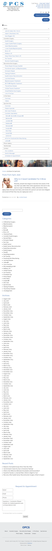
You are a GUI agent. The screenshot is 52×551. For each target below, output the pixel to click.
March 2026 (6, 305)
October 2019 (7, 422)
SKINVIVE (8, 136)
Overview (8, 98)
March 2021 (6, 396)
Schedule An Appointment (12, 156)
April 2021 (6, 394)
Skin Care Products (10, 111)
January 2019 (7, 436)
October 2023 (7, 357)
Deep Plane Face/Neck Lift (13, 56)
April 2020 (6, 412)
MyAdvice (30, 543)
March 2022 (6, 379)
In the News (7, 96)
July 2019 (6, 426)
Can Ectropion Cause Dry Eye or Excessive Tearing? (18, 469)
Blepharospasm (8, 226)
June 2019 (6, 428)
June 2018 (6, 448)
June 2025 (6, 323)
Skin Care (6, 282)
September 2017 (8, 458)
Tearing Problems (10, 73)
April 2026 (6, 303)
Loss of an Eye (9, 93)
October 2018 (7, 442)
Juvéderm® (9, 121)
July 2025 (6, 321)
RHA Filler (8, 131)
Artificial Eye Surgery (9, 222)
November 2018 (8, 440)
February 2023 (7, 367)
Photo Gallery (8, 143)
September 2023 (8, 359)
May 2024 (6, 345)
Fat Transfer (8, 58)
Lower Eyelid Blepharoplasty (13, 48)
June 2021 (6, 390)
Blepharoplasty (7, 224)
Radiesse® (9, 123)
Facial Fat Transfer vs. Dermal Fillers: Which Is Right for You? (20, 473)
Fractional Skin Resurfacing (11, 258)
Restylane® (9, 126)
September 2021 (8, 386)
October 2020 (7, 404)
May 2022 (6, 377)
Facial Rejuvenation (9, 254)
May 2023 (6, 361)
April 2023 (6, 363)
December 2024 (8, 335)
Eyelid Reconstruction (9, 248)
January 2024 (7, 351)
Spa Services (7, 103)
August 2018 (6, 446)
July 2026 (6, 301)
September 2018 (8, 444)
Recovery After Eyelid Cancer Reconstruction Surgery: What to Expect (23, 475)
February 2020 (7, 416)
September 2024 (8, 341)
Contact (6, 148)
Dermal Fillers (7, 238)
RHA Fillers (6, 278)
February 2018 (7, 454)
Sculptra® (9, 128)
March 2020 (6, 414)
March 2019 (6, 432)
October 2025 (7, 315)
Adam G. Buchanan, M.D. (12, 33)
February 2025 (7, 331)
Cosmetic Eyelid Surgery (10, 236)
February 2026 (7, 307)
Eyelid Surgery (9, 41)
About (5, 28)
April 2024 (6, 347)
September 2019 (8, 424)
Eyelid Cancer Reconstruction (13, 76)
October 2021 (7, 384)
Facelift (5, 252)
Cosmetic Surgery (9, 38)
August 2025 (6, 319)
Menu (5, 25)
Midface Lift (8, 53)
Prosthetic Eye (7, 274)
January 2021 (7, 400)
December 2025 (8, 311)
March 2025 (6, 329)
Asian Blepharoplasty (11, 46)
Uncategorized (7, 290)
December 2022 (7, 369)
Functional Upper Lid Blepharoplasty (15, 68)
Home (4, 171)
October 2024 (7, 339)
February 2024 (7, 349)
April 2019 (6, 430)
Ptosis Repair (7, 276)
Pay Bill (46, 19)
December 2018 (8, 438)
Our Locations (9, 151)
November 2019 (8, 420)
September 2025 (8, 317)
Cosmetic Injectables (11, 113)
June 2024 (6, 343)
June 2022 (6, 375)
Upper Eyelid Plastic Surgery (13, 43)
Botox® (5, 230)
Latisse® (7, 141)
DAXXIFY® (9, 133)
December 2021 (7, 382)
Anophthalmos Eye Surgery (13, 91)
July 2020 (6, 406)
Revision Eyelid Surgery (12, 61)
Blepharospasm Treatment (13, 81)
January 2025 (7, 333)
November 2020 (8, 402)
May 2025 (6, 325)
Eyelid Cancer (7, 244)
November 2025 (8, 313)
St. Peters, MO (39, 6)
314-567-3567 (45, 3)
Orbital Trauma (7, 270)
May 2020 (6, 410)
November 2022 (8, 371)
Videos (7, 101)
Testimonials (7, 146)
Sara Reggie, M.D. (10, 36)
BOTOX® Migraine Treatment (13, 83)
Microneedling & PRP (9, 266)
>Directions (47, 4)
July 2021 (5, 388)
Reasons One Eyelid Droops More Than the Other (17, 466)
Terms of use (23, 545)
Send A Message (10, 153)
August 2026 (6, 299)
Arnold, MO (40, 7)
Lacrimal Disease (10, 78)
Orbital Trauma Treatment (12, 88)
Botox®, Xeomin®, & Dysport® (14, 116)
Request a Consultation (42, 15)
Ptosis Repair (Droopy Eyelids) (13, 66)
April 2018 (6, 450)
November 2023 (8, 355)
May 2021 (6, 392)
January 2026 (7, 309)
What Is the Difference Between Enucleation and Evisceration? (21, 471)
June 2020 (6, 408)
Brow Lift (7, 51)
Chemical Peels (7, 234)
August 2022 (6, 373)
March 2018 (6, 452)
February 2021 (7, 398)
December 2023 (8, 353)
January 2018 (7, 456)
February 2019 (7, 434)
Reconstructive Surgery (10, 63)
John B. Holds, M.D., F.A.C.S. (12, 31)
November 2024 (8, 337)
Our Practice (7, 272)
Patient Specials (9, 108)
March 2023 (6, 365)
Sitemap (29, 545)
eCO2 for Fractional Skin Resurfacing (15, 138)
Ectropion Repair (10, 71)
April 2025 (6, 327)
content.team (23, 197)
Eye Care (6, 242)
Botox (5, 228)
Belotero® (9, 118)
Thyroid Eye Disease (11, 86)
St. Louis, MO (40, 4)
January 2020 (7, 418)
